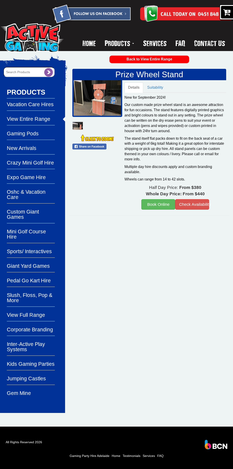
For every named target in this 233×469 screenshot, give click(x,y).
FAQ (180, 43)
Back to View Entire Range (149, 59)
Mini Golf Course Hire (26, 234)
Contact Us (209, 43)
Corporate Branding (30, 329)
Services (155, 43)
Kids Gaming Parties (31, 364)
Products (118, 43)
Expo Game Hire (26, 177)
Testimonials (131, 456)
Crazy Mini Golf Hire (30, 163)
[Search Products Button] (48, 72)
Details (133, 87)
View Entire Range (28, 119)
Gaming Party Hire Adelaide (89, 456)
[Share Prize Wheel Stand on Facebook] (97, 146)
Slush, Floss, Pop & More (29, 297)
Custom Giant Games (23, 214)
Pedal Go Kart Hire (29, 280)
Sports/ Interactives (29, 251)
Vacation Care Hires (30, 104)
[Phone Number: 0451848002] (194, 13)
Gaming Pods (23, 134)
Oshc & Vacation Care (26, 194)
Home (89, 43)
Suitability (155, 87)
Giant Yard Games (28, 266)
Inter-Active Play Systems (26, 346)
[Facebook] (91, 15)
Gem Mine (19, 393)
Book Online (158, 204)
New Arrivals (21, 148)
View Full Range (26, 315)
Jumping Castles (26, 378)
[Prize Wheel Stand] (97, 98)
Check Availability (194, 204)
